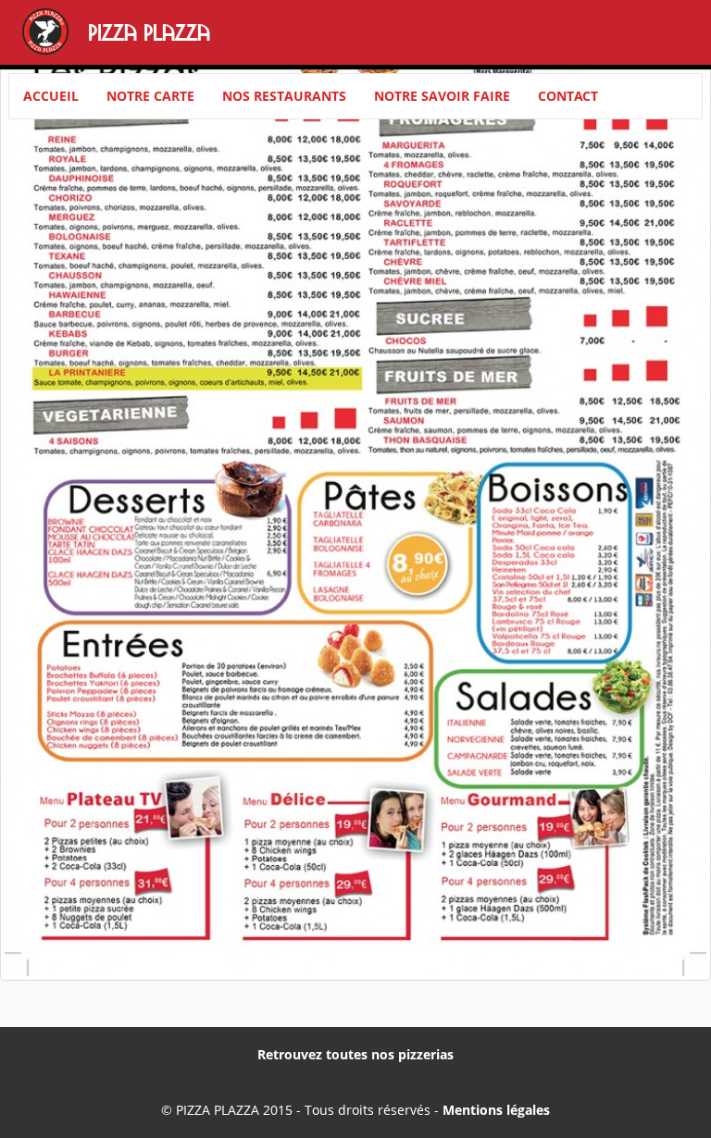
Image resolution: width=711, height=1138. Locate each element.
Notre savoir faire (442, 96)
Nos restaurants (284, 96)
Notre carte (150, 96)
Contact (568, 96)
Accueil (51, 96)
